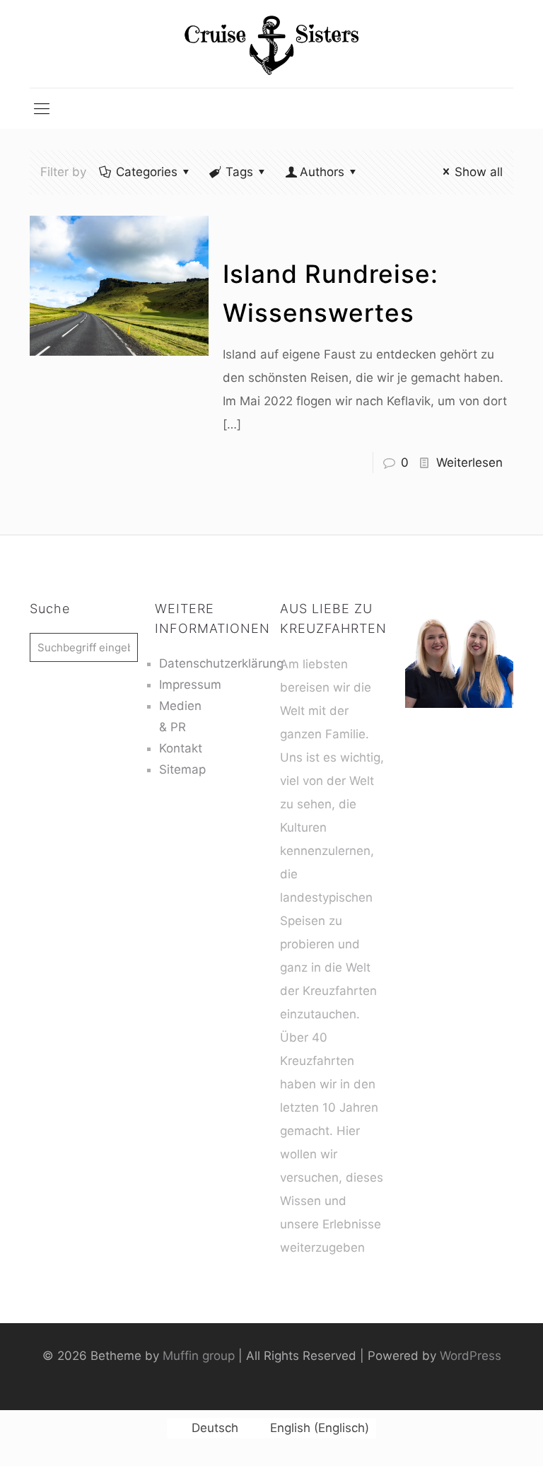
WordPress (470, 1356)
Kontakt (180, 748)
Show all (479, 172)
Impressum (190, 684)
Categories (146, 172)
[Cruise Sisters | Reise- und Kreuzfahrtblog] (271, 44)
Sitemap (182, 769)
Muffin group (199, 1356)
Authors (322, 172)
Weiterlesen (469, 462)
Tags (239, 172)
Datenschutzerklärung (221, 663)
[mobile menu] (42, 108)
